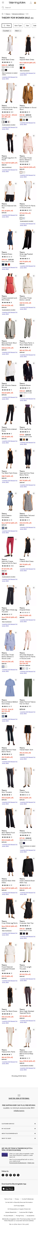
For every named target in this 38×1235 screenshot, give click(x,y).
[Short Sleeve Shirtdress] (10, 501)
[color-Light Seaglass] (21, 218)
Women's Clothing (18, 14)
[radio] (3, 70)
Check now (30, 1163)
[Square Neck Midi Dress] (10, 866)
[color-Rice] (24, 396)
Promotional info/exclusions (17, 1163)
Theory (7, 14)
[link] (10, 68)
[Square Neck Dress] (28, 45)
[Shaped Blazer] (28, 371)
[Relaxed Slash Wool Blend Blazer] (10, 328)
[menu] (3, 2)
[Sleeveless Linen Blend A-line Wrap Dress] (28, 1037)
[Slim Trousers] (10, 778)
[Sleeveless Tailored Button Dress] (28, 501)
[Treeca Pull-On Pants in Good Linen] (10, 93)
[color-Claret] (6, 574)
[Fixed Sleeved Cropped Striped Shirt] (10, 952)
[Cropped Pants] (28, 818)
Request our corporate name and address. (21, 1220)
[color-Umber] (9, 265)
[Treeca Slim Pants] (10, 1037)
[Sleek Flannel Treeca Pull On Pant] (28, 687)
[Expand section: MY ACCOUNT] (19, 1128)
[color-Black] (6, 70)
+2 (29, 668)
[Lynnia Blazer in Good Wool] (28, 93)
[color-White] (3, 70)
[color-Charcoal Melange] (27, 120)
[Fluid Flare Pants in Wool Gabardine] (28, 328)
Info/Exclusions (19, 1111)
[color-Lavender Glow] (24, 218)
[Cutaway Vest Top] (28, 909)
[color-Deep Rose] (3, 574)
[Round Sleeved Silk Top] (10, 191)
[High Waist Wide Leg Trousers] (10, 595)
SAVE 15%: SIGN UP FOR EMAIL (19, 1098)
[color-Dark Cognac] (21, 120)
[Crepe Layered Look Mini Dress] (10, 283)
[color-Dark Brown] (27, 934)
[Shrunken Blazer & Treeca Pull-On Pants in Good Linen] (28, 640)
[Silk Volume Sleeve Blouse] (10, 371)
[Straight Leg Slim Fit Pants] (10, 143)
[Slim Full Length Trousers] (28, 952)
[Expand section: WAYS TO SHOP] (19, 1138)
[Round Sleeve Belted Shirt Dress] (10, 687)
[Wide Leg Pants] (28, 415)
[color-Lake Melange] (27, 440)
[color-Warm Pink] (9, 122)
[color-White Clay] (3, 122)
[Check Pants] (28, 778)
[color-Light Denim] (3, 528)
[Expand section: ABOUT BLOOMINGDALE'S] (19, 1133)
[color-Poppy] (24, 68)
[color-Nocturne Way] (3, 265)
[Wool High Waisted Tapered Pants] (28, 997)
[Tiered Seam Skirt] (28, 735)
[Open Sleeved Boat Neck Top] (28, 866)
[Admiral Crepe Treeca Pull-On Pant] (10, 547)
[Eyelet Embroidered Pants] (10, 415)
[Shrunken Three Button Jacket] (28, 283)
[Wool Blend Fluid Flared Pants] (10, 818)
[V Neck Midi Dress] (28, 547)
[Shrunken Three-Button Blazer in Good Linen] (28, 143)
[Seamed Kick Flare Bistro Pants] (28, 458)
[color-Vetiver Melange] (24, 120)
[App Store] (8, 1189)
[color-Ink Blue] (6, 528)
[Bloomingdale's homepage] (3, 14)
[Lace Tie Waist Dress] (10, 997)
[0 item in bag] (35, 2)
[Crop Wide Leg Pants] (10, 909)
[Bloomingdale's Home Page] (17, 2)
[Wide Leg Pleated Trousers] (28, 240)
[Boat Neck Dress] (10, 45)
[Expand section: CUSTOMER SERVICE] (19, 1123)
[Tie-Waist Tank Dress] (10, 458)
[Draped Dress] (10, 240)
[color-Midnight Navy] (6, 122)
